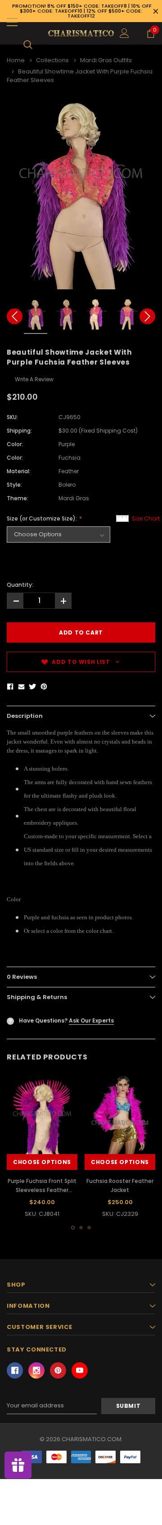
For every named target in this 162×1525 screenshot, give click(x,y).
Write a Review (34, 379)
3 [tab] (89, 1227)
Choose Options (42, 1162)
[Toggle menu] (12, 22)
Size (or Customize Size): (42, 518)
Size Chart (146, 518)
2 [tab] (81, 1227)
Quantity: (20, 585)
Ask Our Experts (91, 1020)
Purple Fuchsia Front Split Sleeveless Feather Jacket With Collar (42, 1190)
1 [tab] (73, 1227)
